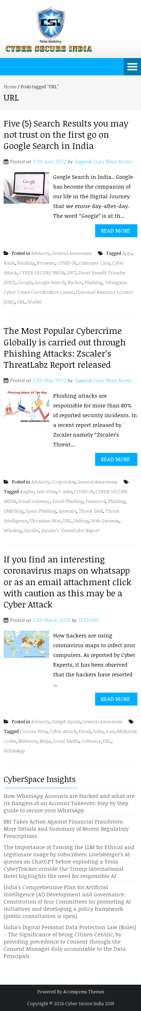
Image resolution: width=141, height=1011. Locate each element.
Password (95, 501)
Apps (127, 253)
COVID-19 (66, 263)
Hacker (74, 282)
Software (91, 741)
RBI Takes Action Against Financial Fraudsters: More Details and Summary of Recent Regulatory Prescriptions (66, 828)
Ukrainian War (45, 520)
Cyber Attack (63, 731)
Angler (27, 491)
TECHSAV (88, 620)
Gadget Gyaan (66, 721)
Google (25, 282)
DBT (71, 272)
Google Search (50, 282)
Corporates (63, 481)
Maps (45, 741)
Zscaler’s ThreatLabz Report (70, 530)
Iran (110, 731)
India (98, 731)
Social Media (66, 741)
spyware (67, 511)
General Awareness (71, 253)
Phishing (93, 282)
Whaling (13, 530)
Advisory (40, 253)
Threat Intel (90, 511)
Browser (46, 263)
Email (84, 731)
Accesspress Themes (83, 991)
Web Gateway (105, 520)
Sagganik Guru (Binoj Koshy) (103, 161)
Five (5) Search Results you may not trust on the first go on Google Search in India (66, 134)
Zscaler (31, 530)
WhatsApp (14, 750)
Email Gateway (34, 501)
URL (21, 302)
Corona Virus (33, 731)
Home (10, 86)
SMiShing (14, 511)
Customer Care (94, 263)
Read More (115, 230)
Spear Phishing (41, 511)
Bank (9, 263)
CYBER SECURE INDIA (42, 272)
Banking (26, 263)
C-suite (65, 491)
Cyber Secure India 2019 (89, 1003)
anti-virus (46, 491)
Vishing (81, 520)
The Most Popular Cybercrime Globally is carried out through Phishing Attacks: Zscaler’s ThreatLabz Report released (65, 347)
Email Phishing (67, 501)
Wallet (34, 302)
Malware (27, 741)
